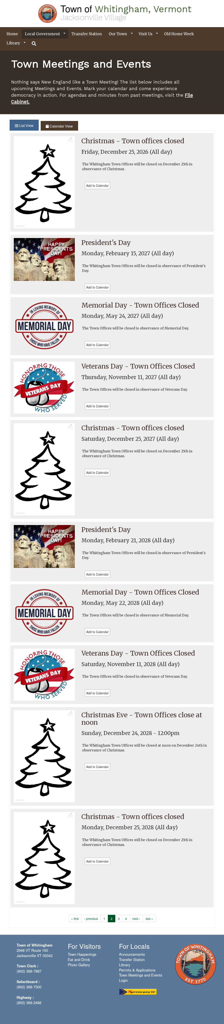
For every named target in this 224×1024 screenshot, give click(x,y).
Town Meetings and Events (140, 975)
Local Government (41, 34)
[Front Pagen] (195, 963)
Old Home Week (179, 34)
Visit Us (143, 34)
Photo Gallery (79, 964)
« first (75, 918)
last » (149, 918)
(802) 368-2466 (29, 1002)
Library (11, 43)
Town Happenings (82, 954)
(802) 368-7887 (29, 971)
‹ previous (91, 918)
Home (12, 34)
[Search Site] (34, 44)
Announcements (132, 954)
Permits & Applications (137, 970)
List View (28, 125)
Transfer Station (87, 34)
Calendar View (61, 126)
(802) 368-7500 (29, 986)
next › (136, 918)
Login (123, 980)
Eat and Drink (79, 959)
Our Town (116, 34)
